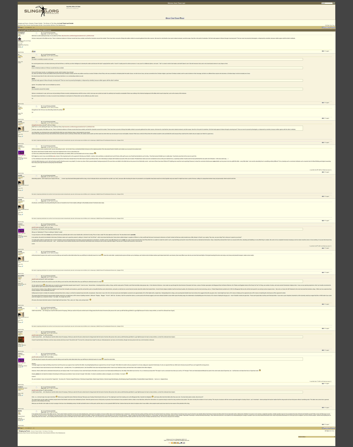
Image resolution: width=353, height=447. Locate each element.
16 (30, 27)
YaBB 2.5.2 (183, 439)
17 (31, 27)
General (31, 23)
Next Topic (332, 25)
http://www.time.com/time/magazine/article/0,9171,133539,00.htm (78, 35)
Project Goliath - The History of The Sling (45, 23)
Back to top (21, 52)
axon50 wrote (35, 227)
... (24, 27)
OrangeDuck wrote (36, 125)
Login (183, 3)
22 (33, 27)
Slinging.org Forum (23, 23)
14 (27, 27)
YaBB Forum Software (169, 440)
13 (25, 27)
